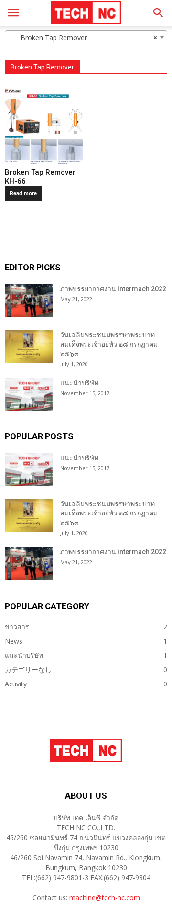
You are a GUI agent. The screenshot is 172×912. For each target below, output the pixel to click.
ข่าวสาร (17, 626)
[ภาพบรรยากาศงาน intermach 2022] (29, 300)
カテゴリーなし (28, 669)
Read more (23, 193)
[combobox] (86, 37)
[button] (158, 13)
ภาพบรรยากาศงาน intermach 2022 (113, 289)
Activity (16, 683)
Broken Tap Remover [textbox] (83, 37)
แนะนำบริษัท (79, 383)
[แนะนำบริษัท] (29, 394)
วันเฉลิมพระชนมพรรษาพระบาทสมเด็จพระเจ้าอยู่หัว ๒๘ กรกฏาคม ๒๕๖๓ (109, 344)
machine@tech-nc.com (104, 897)
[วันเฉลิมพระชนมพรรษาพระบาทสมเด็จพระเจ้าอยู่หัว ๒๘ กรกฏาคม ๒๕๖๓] (29, 346)
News (13, 640)
